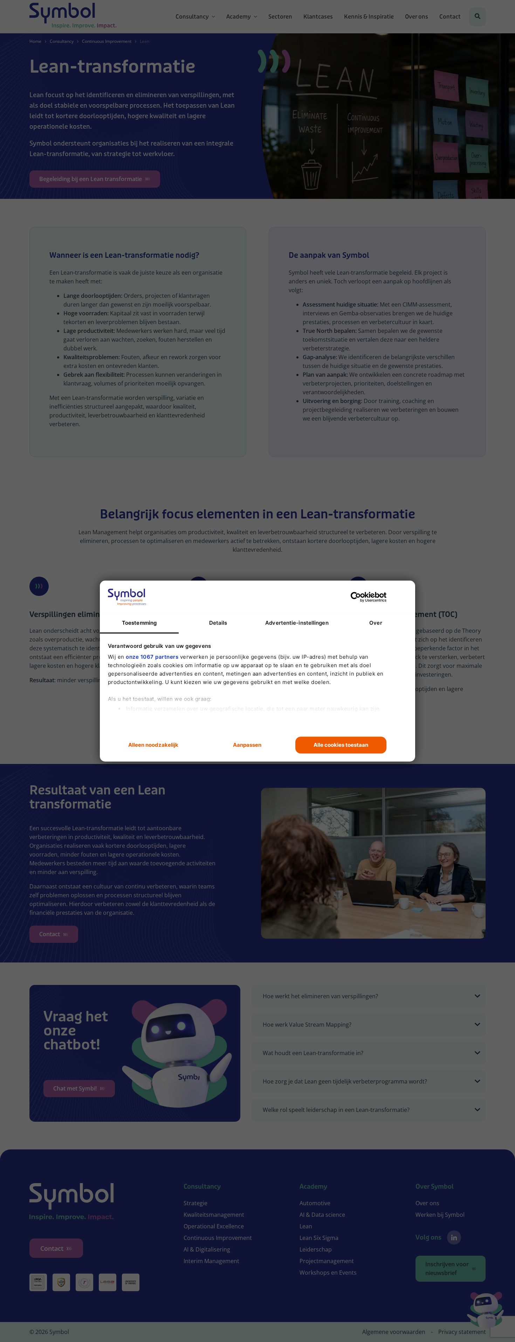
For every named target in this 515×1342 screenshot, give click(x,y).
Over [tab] (375, 622)
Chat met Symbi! (75, 1088)
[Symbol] (73, 17)
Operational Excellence (214, 1226)
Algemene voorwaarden (393, 1332)
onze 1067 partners (152, 656)
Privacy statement (462, 1332)
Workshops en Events (328, 1272)
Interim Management (211, 1261)
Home (35, 41)
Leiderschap (316, 1249)
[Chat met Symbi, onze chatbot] (485, 1311)
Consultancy (192, 16)
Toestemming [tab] (139, 622)
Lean (306, 1226)
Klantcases (318, 16)
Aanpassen (247, 745)
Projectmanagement (327, 1261)
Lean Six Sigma (319, 1238)
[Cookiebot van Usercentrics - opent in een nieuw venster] (355, 597)
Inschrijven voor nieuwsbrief (447, 1268)
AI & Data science (322, 1215)
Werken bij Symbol (440, 1215)
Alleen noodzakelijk (153, 745)
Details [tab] (218, 622)
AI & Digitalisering (207, 1249)
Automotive (315, 1203)
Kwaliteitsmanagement (214, 1215)
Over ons (416, 16)
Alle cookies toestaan (341, 745)
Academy (238, 16)
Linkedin (454, 1237)
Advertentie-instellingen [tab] (296, 622)
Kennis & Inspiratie (369, 16)
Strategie (195, 1203)
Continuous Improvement (106, 41)
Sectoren (280, 16)
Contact (450, 16)
